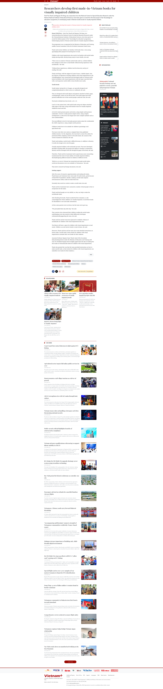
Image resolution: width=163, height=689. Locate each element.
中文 (111, 1)
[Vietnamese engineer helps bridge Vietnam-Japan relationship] (88, 633)
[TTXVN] (56, 670)
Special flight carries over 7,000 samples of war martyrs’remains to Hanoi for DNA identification (59, 572)
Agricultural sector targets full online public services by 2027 (61, 365)
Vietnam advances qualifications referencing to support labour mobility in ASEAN (61, 444)
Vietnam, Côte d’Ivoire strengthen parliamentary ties (109, 112)
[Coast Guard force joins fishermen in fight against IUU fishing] (88, 350)
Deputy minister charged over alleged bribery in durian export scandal (108, 57)
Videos (105, 94)
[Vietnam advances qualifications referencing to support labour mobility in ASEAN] (88, 447)
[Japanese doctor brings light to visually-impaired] (52, 314)
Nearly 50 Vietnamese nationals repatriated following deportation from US (109, 51)
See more (49, 343)
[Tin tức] (67, 670)
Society (46, 5)
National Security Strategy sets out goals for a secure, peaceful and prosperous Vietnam (108, 84)
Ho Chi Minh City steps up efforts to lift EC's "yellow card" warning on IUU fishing (60, 557)
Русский (114, 1)
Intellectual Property (71, 675)
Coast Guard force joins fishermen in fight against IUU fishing (61, 347)
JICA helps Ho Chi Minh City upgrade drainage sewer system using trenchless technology (61, 462)
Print (45, 32)
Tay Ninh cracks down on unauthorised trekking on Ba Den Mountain (61, 648)
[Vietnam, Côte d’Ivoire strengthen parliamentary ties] (109, 102)
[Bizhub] (79, 670)
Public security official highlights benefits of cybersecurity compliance (58, 430)
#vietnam (84, 263)
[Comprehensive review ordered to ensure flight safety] (88, 619)
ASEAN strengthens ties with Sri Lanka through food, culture (61, 397)
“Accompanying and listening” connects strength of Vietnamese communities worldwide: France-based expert (60, 525)
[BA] (114, 670)
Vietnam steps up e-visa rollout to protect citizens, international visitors (108, 43)
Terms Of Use (79, 675)
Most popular (106, 25)
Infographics (106, 65)
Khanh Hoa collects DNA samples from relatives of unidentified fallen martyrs (108, 36)
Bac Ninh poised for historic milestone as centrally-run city (61, 477)
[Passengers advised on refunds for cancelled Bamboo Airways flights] (88, 496)
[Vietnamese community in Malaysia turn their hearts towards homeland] (88, 604)
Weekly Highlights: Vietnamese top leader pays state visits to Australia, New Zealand (105, 140)
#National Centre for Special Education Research (82, 261)
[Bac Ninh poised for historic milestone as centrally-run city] (88, 480)
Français (103, 1)
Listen (104, 132)
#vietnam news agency (57, 266)
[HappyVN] (48, 670)
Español (107, 1)
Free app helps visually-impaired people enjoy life (87, 294)
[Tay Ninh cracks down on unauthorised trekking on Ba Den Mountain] (88, 651)
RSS (84, 675)
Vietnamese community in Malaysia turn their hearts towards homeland (60, 601)
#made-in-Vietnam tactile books (59, 263)
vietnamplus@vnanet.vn (74, 683)
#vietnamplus (67, 266)
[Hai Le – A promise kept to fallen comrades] (114, 154)
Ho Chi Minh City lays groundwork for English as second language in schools (108, 28)
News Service (103, 675)
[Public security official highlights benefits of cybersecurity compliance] (88, 433)
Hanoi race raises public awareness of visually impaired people (69, 295)
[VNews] (61, 670)
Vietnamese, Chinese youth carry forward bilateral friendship (60, 509)
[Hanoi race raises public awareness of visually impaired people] (70, 286)
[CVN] (96, 670)
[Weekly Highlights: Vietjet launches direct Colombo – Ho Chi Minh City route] (114, 128)
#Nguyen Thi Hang (66, 261)
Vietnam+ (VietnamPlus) (54, 1)
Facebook (45, 25)
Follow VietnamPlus (82, 271)
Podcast (105, 123)
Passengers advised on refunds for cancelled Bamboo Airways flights (61, 493)
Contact (68, 676)
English (99, 1)
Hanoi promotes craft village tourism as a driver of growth (60, 379)
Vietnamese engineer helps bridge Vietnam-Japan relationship (59, 630)
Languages (93, 675)
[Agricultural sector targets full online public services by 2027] (88, 368)
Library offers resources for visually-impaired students (52, 294)
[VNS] (87, 670)
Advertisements (111, 675)
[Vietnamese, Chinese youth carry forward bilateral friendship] (88, 512)
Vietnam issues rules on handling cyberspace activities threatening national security (61, 412)
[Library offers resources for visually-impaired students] (52, 286)
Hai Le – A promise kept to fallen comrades (105, 153)
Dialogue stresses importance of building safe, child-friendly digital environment (61, 542)
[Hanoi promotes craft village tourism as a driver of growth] (88, 382)
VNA (98, 675)
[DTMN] (105, 670)
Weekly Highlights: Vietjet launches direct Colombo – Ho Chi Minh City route (105, 128)
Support (88, 675)
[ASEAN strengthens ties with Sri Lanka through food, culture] (88, 400)
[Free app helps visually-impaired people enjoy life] (87, 286)
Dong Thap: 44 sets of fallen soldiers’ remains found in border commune (61, 586)
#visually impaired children (73, 263)
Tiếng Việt (95, 1)
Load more (70, 662)
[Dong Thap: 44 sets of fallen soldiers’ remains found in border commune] (88, 589)
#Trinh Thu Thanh (56, 261)
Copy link (45, 35)
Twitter (45, 29)
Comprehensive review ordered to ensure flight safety (61, 615)
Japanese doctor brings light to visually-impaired (52, 322)
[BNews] (73, 670)
